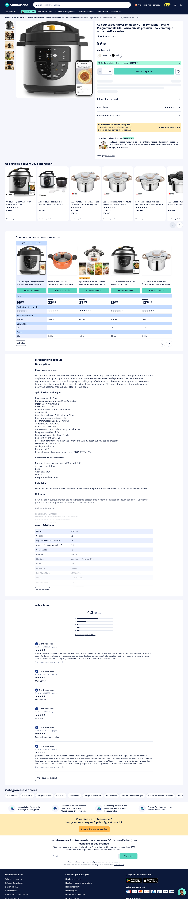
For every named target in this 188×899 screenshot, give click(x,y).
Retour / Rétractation (14, 883)
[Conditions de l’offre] (179, 63)
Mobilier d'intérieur (19, 18)
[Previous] (162, 344)
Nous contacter (11, 890)
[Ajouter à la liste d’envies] (178, 71)
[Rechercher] (36, 5)
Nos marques (71, 890)
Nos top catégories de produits (78, 883)
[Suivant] (180, 225)
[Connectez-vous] (175, 5)
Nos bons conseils (73, 879)
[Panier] (181, 5)
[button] (139, 143)
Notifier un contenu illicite (16, 894)
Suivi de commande (13, 879)
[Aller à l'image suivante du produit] (88, 60)
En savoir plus (119, 865)
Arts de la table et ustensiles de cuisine (42, 18)
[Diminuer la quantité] (99, 71)
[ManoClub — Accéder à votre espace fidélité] (167, 5)
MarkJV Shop (110, 156)
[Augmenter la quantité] (110, 71)
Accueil (7, 18)
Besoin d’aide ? (11, 887)
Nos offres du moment (75, 894)
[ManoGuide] (182, 892)
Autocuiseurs (71, 18)
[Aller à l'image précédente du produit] (21, 60)
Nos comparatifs (72, 887)
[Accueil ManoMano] (17, 5)
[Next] (169, 344)
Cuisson (61, 18)
